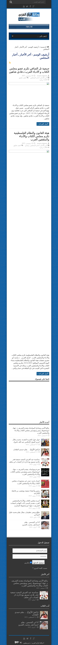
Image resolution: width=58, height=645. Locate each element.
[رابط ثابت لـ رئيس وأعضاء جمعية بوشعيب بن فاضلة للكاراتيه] (45, 497)
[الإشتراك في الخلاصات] (10, 63)
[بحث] (11, 2)
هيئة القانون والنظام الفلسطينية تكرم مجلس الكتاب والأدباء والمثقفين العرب (31, 136)
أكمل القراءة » (42, 124)
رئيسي (27, 145)
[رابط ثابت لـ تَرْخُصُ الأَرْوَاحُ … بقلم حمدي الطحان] (45, 456)
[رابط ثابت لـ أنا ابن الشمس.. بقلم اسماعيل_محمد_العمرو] (45, 529)
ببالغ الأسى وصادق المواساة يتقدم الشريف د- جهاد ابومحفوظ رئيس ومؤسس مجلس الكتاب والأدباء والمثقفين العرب (31, 430)
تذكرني (27, 563)
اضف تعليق (22, 78)
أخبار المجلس (34, 78)
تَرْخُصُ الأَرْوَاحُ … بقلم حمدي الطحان (26, 449)
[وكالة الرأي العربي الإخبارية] (29, 19)
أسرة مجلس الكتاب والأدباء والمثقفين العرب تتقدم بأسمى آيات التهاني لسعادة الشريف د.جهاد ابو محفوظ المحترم (25, 503)
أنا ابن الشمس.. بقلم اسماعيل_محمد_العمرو (28, 623)
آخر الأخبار (43, 78)
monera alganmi (42, 76)
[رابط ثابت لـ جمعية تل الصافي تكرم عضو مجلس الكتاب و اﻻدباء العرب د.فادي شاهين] (29, 84)
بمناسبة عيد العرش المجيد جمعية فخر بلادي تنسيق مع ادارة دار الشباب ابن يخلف (24, 594)
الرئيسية (43, 47)
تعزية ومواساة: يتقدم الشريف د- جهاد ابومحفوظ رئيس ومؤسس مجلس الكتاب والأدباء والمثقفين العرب (25, 471)
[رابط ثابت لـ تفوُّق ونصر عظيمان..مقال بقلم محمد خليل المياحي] (45, 519)
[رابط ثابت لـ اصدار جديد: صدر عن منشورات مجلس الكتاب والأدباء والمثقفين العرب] (45, 487)
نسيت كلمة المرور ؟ (40, 568)
